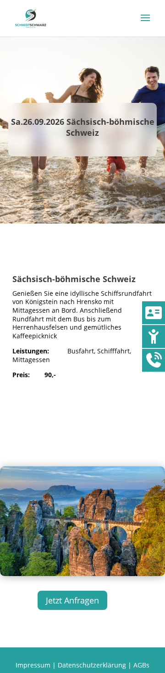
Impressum (33, 665)
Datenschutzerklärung (92, 665)
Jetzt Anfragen (72, 600)
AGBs (141, 665)
